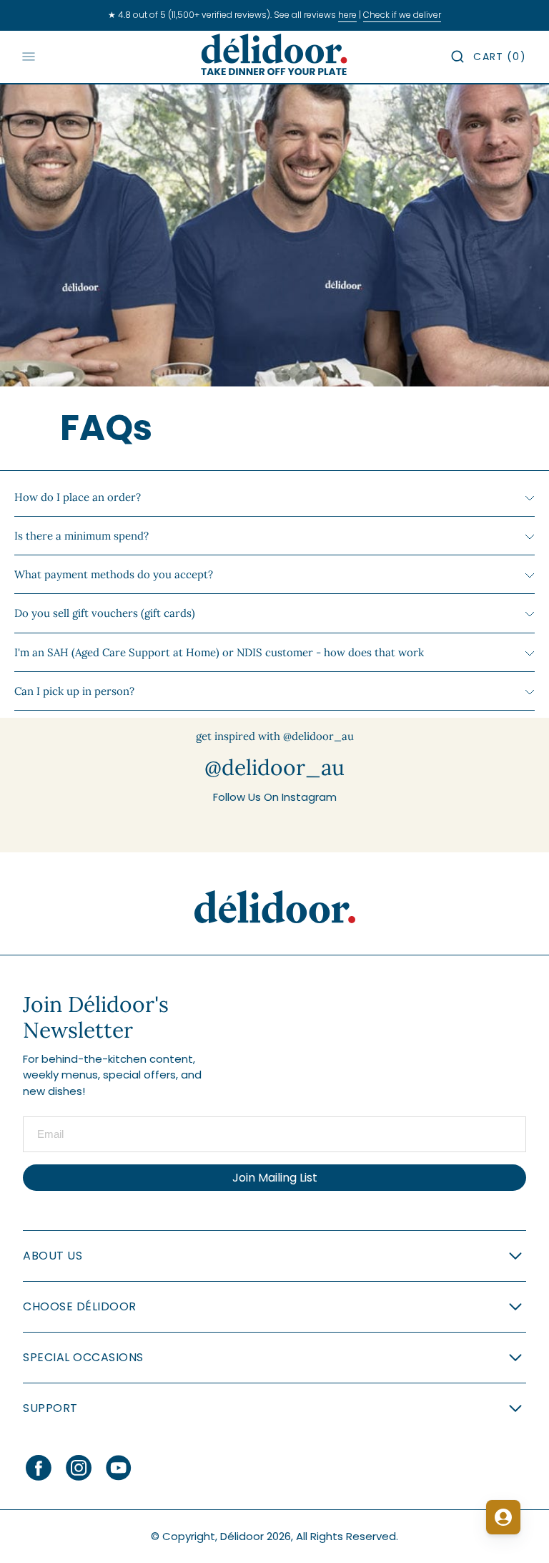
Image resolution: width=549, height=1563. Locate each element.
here (347, 15)
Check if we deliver (402, 15)
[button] (457, 56)
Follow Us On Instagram (275, 796)
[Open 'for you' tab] (503, 1517)
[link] (274, 907)
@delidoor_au (274, 767)
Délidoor (242, 1536)
